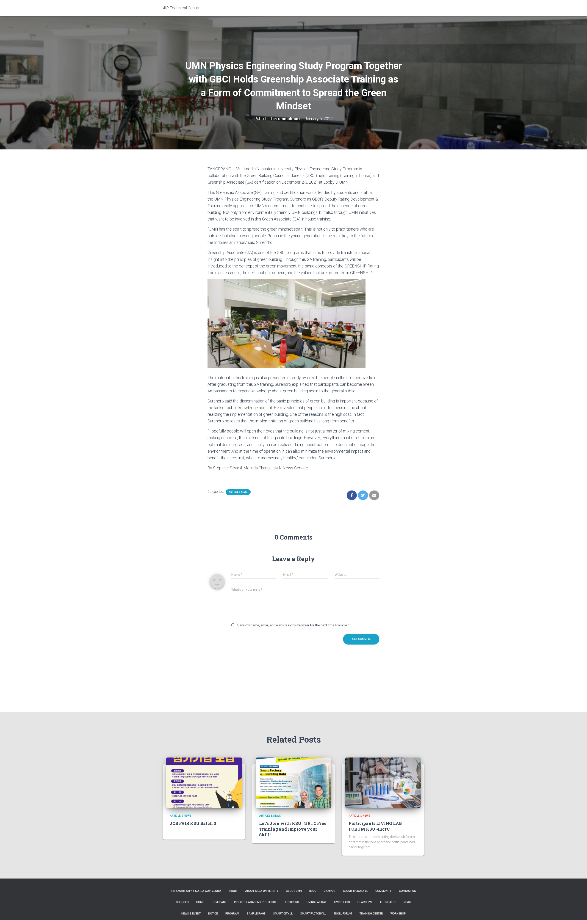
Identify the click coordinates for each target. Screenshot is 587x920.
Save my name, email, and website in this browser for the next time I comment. (294, 625)
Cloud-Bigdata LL (355, 890)
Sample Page (256, 913)
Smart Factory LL (313, 913)
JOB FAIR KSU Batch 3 (193, 823)
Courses (182, 902)
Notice (213, 913)
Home (200, 902)
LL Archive (365, 902)
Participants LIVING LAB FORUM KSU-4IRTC (375, 826)
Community (383, 890)
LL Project (388, 902)
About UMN (294, 890)
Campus (329, 890)
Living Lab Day (317, 902)
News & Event (191, 913)
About (233, 890)
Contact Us (407, 890)
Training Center (371, 913)
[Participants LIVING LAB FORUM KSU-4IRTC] (383, 782)
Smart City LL (283, 913)
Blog (312, 890)
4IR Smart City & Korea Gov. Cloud (196, 890)
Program (232, 913)
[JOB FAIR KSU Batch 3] (204, 782)
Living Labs (342, 902)
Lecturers (291, 902)
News (407, 902)
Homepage (219, 902)
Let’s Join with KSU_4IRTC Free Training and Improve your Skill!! (292, 829)
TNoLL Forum (343, 913)
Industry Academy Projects (255, 902)
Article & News (238, 492)
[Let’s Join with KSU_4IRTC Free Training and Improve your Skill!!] (293, 782)
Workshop (398, 913)
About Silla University (261, 890)
